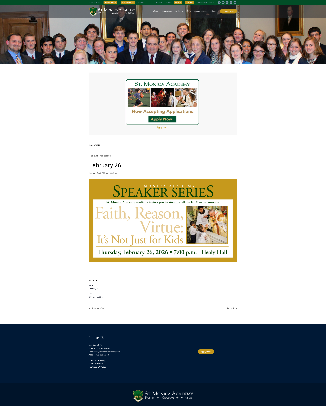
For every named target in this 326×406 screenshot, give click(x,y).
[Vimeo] (227, 2)
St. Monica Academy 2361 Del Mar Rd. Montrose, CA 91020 (97, 363)
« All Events (94, 145)
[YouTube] (223, 2)
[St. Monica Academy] (163, 396)
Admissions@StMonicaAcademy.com (104, 351)
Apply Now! (162, 127)
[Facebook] (219, 2)
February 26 (98, 308)
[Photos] (231, 2)
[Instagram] (235, 2)
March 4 (230, 308)
